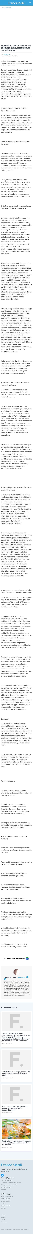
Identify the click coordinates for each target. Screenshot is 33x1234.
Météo (3, 1219)
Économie (8, 7)
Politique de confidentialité (9, 1185)
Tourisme (4, 1222)
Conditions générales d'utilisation (11, 1182)
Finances (3, 1215)
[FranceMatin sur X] (2, 1175)
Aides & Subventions (7, 1196)
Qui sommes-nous (6, 1180)
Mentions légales (6, 1187)
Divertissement (5, 1206)
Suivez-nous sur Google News (14, 958)
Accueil (2, 7)
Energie (3, 1208)
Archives (3, 1189)
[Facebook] (27, 977)
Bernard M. (7, 54)
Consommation (5, 1201)
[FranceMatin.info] (16, 3)
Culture (3, 1203)
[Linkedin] (5, 979)
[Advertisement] (16, 26)
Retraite (3, 1217)
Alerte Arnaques (5, 1199)
